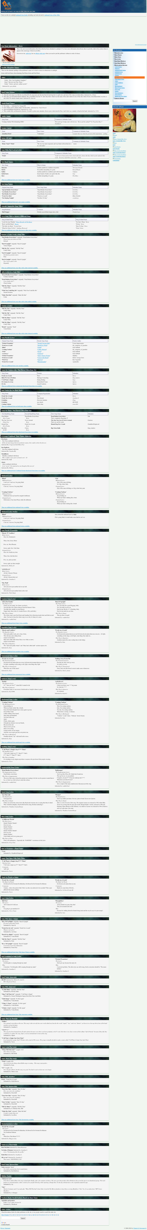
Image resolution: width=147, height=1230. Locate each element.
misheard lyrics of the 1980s (52, 15)
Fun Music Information (9, 46)
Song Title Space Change (9, 919)
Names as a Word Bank (9, 1144)
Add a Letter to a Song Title (10, 272)
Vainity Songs (5, 116)
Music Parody (118, 55)
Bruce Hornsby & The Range (24, 222)
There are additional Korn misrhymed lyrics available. (16, 742)
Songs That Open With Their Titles (13, 858)
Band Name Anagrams (8, 977)
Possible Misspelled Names (10, 67)
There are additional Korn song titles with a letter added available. (19, 301)
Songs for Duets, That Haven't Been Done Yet (16, 410)
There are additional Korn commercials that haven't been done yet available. (22, 386)
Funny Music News (119, 79)
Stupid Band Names (7, 103)
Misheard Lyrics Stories (9, 511)
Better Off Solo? (6, 138)
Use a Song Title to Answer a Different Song (15, 216)
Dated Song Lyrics (7, 792)
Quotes (117, 91)
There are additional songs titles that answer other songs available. (19, 230)
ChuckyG (40, 353)
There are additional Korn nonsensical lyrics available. (16, 674)
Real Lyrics (118, 59)
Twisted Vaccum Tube (44, 343)
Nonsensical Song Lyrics (9, 656)
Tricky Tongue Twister (44, 355)
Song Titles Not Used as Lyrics (11, 150)
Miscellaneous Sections (121, 65)
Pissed (39, 351)
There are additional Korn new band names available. (16, 180)
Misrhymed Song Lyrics (9, 699)
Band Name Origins (7, 92)
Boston (17, 224)
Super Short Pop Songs (9, 1058)
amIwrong (28, 53)
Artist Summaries (119, 77)
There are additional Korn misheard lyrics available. (15, 507)
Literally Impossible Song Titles (11, 206)
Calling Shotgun (42, 349)
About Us (117, 68)
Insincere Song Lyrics (8, 678)
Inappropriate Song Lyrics (10, 767)
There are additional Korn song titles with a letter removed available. (19, 268)
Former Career (6, 128)
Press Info (117, 89)
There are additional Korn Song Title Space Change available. (18, 952)
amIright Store (118, 73)
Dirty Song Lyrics (7, 816)
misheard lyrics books (22, 15)
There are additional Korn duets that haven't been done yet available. (20, 432)
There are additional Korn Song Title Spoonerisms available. (17, 1119)
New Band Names (7, 162)
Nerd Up (40, 360)
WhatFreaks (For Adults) (121, 96)
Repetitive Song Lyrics (8, 627)
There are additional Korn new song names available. (16, 202)
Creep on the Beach (43, 358)
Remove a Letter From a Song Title (13, 234)
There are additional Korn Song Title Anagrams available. (17, 1014)
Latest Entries (118, 67)
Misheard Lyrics (6, 475)
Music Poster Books (120, 88)
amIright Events (119, 72)
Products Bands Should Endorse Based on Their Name (19, 1198)
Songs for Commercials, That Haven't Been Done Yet (18, 370)
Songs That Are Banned (9, 1018)
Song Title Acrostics (7, 1076)
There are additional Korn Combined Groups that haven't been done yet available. (23, 470)
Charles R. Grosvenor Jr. (139, 1228)
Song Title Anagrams (8, 987)
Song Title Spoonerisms (9, 1086)
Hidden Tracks (6, 1176)
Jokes (3, 77)
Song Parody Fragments (9, 530)
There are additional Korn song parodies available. (15, 366)
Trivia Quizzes (118, 94)
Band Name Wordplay (120, 61)
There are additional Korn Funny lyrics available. (15, 623)
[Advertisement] (73, 30)
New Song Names (7, 184)
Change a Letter (6, 306)
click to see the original (8, 64)
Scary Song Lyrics (7, 898)
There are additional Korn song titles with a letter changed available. (19, 333)
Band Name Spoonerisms (9, 1164)
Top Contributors (119, 93)
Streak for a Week (42, 345)
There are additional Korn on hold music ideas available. (17, 406)
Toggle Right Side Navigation (140, 44)
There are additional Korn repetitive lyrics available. (15, 651)
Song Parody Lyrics (7, 337)
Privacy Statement (5, 1228)
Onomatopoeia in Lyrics (9, 1124)
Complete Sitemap (119, 98)
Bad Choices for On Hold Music (11, 390)
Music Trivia (118, 57)
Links (116, 84)
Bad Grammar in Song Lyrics (11, 956)
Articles (117, 75)
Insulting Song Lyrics (8, 746)
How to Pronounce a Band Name (12, 848)
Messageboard (118, 86)
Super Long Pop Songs (8, 1047)
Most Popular (5, 1215)
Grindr (39, 347)
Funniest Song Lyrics (8, 599)
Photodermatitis (42, 362)
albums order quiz (40, 53)
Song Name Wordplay (120, 63)
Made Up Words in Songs (9, 877)
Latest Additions (119, 82)
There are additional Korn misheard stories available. (16, 526)
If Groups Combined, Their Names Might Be (16, 436)
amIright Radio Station (120, 70)
